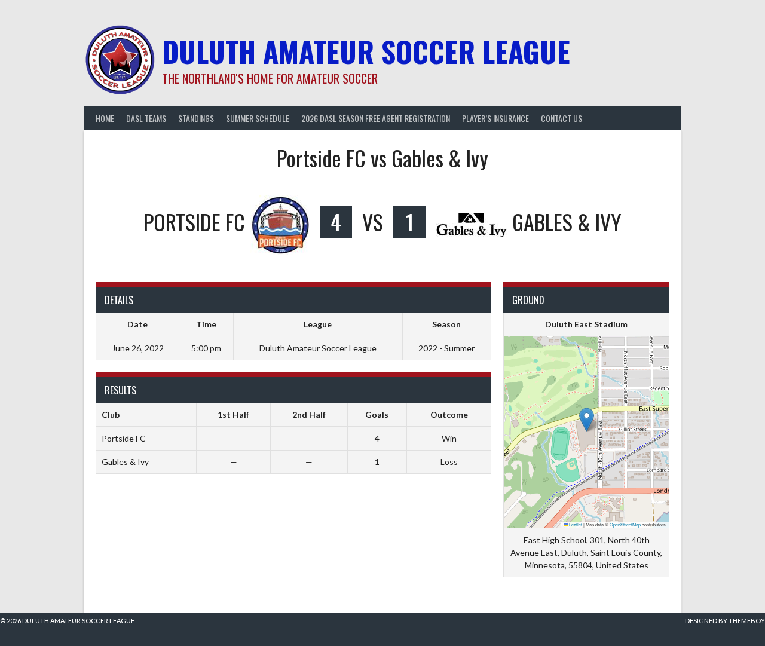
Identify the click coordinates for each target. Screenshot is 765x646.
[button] (586, 420)
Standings (196, 118)
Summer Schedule (257, 118)
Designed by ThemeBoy (725, 620)
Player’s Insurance (495, 118)
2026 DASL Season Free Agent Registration (375, 118)
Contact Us (561, 118)
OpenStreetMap (625, 524)
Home (105, 118)
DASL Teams (146, 118)
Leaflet (575, 524)
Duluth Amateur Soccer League (366, 51)
